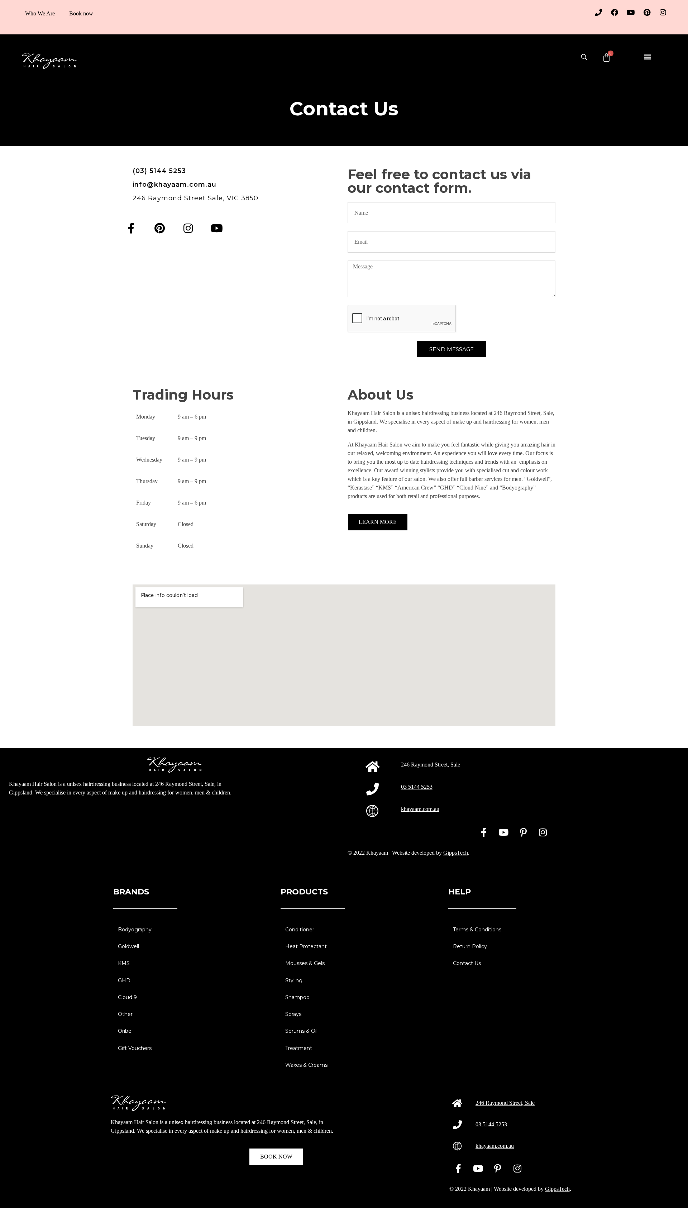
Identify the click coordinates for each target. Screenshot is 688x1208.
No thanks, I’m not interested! (96, 1199)
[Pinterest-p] (523, 832)
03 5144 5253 (417, 787)
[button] (647, 56)
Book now (81, 13)
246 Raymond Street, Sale (430, 764)
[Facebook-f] (131, 228)
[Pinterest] (647, 12)
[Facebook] (614, 12)
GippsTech (455, 853)
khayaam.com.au (420, 809)
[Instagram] (663, 12)
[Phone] (598, 12)
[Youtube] (631, 12)
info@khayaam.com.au (174, 184)
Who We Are (40, 13)
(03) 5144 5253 (159, 171)
